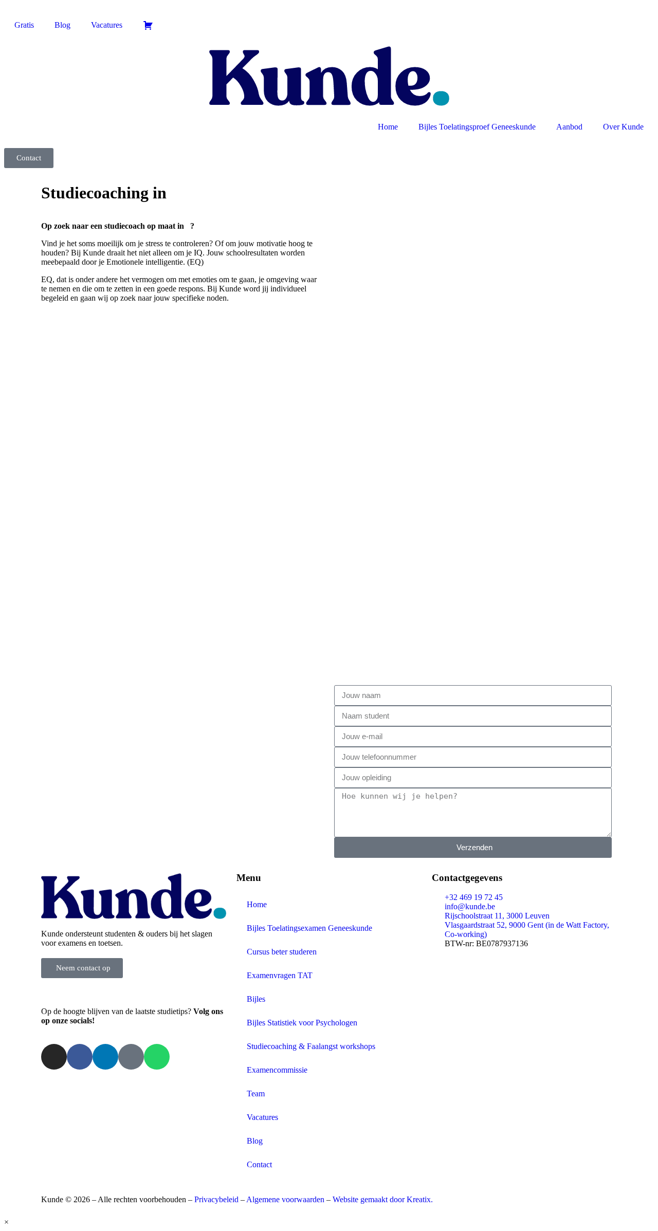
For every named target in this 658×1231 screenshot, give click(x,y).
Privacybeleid (217, 1199)
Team (256, 1093)
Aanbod (569, 126)
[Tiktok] (131, 1057)
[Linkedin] (105, 1057)
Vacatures (106, 25)
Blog (62, 25)
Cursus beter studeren (282, 951)
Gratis (24, 25)
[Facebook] (80, 1057)
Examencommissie (277, 1069)
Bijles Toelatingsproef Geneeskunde (477, 126)
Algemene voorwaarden (285, 1199)
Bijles (256, 999)
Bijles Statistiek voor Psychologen (302, 1022)
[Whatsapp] (157, 1057)
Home (388, 126)
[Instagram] (54, 1057)
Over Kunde (623, 126)
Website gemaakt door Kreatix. (383, 1199)
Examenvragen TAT (280, 975)
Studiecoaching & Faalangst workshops (311, 1046)
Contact (259, 1164)
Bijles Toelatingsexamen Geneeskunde (309, 928)
